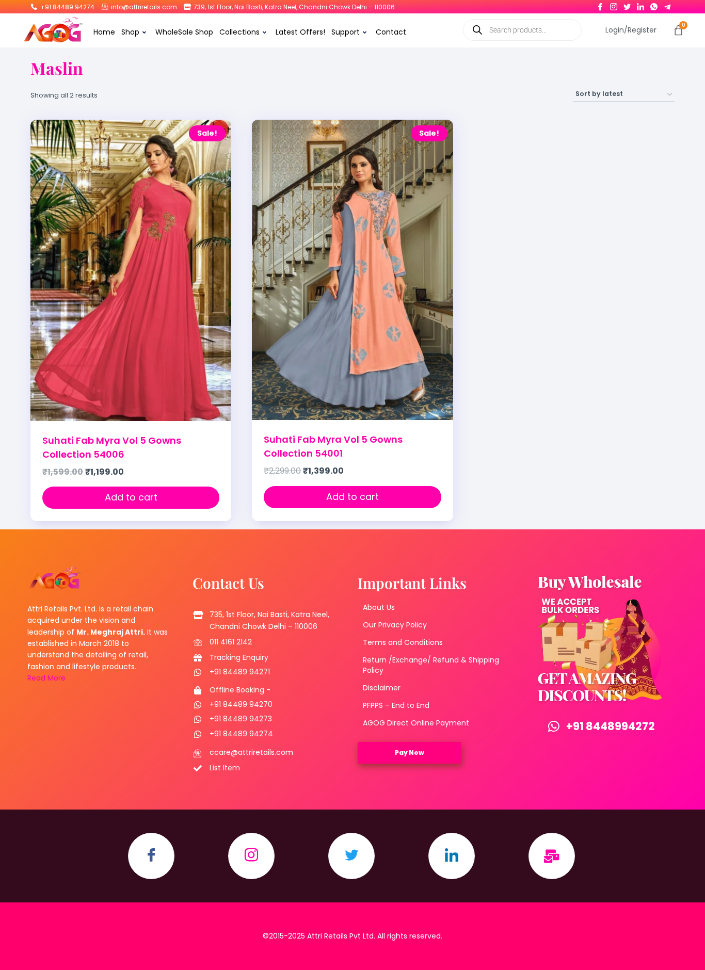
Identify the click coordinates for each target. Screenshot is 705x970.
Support (345, 32)
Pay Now (409, 752)
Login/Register (630, 30)
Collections (239, 32)
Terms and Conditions (403, 642)
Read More (46, 678)
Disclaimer (381, 688)
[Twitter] (627, 5)
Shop (130, 32)
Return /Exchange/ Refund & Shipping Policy (431, 665)
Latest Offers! (300, 32)
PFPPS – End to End (396, 705)
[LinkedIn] (640, 5)
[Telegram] (667, 5)
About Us (379, 607)
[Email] (551, 856)
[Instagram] (614, 5)
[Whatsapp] (654, 5)
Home (104, 32)
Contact (391, 32)
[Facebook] (600, 5)
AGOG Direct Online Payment (416, 723)
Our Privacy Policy (395, 625)
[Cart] (678, 30)
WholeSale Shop (184, 32)
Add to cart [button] (131, 497)
